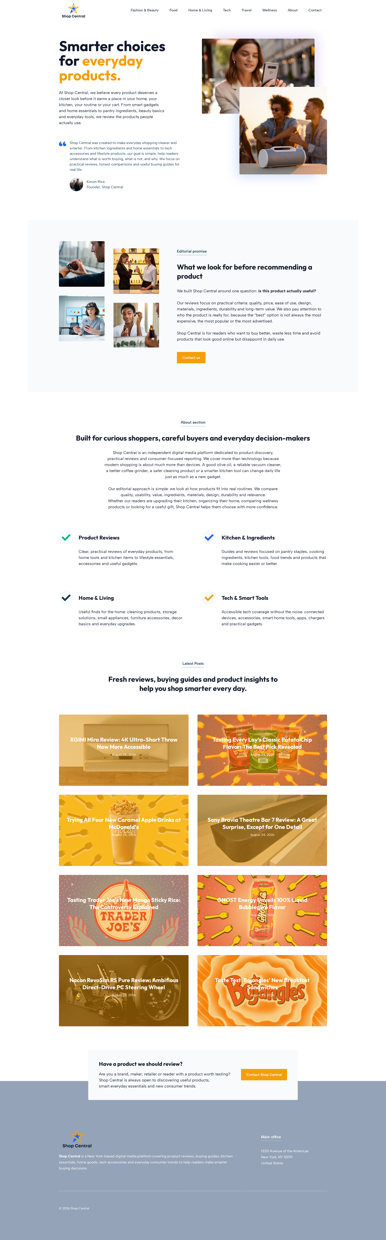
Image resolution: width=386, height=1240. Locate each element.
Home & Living (200, 10)
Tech (227, 10)
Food (174, 10)
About (293, 10)
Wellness (269, 10)
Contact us (191, 357)
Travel (246, 10)
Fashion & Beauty (145, 10)
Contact (315, 10)
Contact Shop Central (264, 1075)
